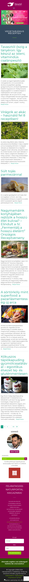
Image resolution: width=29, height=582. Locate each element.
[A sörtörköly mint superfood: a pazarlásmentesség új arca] (14, 314)
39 (13, 427)
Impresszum (12, 577)
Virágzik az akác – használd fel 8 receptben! (13, 115)
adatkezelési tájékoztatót (14, 522)
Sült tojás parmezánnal (11, 172)
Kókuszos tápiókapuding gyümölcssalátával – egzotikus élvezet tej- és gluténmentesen (14, 365)
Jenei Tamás (14, 451)
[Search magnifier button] (25, 458)
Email (15, 537)
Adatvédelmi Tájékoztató (14, 575)
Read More (4, 104)
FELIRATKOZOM (14, 553)
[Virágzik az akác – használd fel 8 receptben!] (14, 130)
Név (14, 545)
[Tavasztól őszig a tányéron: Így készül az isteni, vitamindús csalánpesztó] (14, 70)
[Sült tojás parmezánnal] (14, 184)
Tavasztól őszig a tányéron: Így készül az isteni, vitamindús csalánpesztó (14, 53)
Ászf (19, 577)
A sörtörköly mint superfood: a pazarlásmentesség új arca (14, 297)
